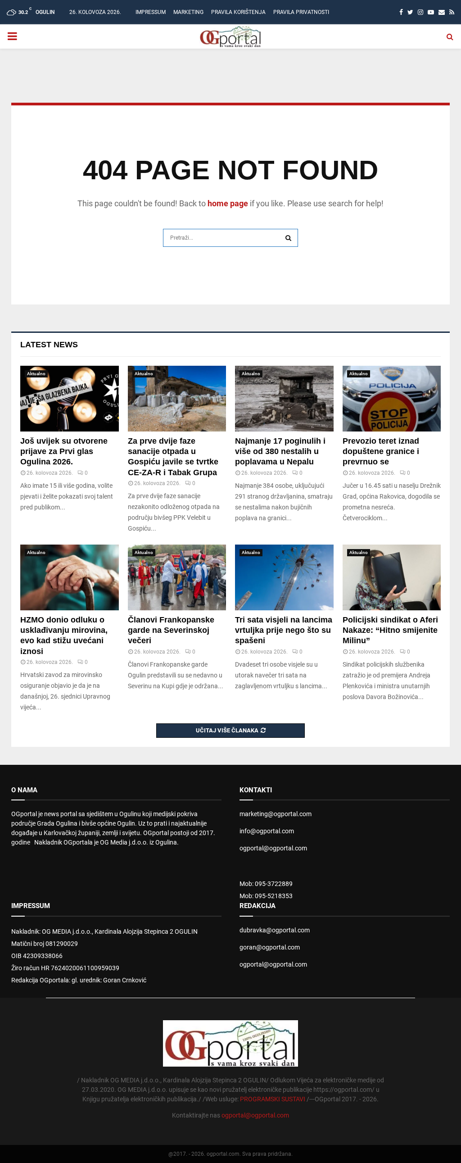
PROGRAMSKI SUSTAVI (272, 1099)
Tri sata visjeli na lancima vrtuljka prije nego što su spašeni (283, 630)
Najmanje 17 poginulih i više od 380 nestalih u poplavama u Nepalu (280, 451)
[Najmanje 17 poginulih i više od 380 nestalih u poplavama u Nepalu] (284, 399)
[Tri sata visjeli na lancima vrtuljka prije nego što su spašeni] (284, 577)
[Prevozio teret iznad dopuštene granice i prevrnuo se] (392, 399)
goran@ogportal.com (270, 947)
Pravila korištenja (238, 12)
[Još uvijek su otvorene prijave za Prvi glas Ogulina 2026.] (69, 399)
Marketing (188, 12)
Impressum (151, 12)
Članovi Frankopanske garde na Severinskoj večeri (171, 630)
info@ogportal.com (267, 831)
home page (228, 203)
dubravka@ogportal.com (275, 930)
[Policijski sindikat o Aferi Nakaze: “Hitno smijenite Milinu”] (392, 577)
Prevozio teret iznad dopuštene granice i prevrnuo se (381, 451)
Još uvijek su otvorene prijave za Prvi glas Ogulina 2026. (64, 451)
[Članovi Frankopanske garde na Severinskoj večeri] (177, 577)
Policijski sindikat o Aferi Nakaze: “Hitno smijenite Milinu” (390, 630)
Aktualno (36, 373)
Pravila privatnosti (301, 12)
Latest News (49, 344)
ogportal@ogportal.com (273, 848)
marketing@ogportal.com (276, 814)
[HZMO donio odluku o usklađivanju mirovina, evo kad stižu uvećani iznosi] (69, 577)
